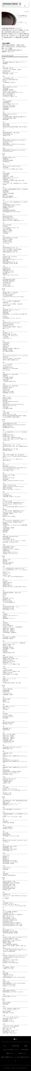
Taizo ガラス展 (6, 243)
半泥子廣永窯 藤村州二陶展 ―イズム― (11, 606)
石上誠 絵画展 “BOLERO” (8, 367)
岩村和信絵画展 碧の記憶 (8, 548)
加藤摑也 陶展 (6, 159)
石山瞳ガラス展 (6, 345)
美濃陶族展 (5, 63)
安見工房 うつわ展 (6, 575)
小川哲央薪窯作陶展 (7, 229)
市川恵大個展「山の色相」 (8, 73)
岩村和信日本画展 (6, 71)
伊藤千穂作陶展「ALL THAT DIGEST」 (11, 862)
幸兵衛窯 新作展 (6, 729)
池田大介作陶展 (6, 624)
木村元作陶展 (5, 88)
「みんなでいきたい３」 (8, 742)
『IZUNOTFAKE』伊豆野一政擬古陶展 (11, 1026)
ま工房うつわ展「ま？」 (8, 338)
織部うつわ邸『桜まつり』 (8, 915)
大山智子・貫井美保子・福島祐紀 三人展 (11, 1008)
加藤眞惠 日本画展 (6, 269)
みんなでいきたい (6, 855)
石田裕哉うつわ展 (6, 783)
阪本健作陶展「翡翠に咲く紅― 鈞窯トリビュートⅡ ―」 (15, 62)
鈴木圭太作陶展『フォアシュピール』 (11, 1030)
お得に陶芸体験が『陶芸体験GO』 (10, 632)
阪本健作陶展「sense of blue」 (9, 325)
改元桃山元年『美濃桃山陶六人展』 (10, 920)
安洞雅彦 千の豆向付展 (7, 672)
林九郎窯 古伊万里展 (7, 398)
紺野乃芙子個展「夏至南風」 (9, 822)
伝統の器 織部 (15, 1045)
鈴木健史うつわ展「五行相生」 (9, 475)
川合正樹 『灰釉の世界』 (8, 689)
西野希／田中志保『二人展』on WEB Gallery (12, 940)
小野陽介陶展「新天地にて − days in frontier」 (12, 496)
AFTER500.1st (5, 574)
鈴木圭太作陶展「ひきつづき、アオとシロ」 (12, 318)
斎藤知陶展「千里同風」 (8, 349)
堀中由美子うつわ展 (7, 793)
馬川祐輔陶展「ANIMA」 (8, 847)
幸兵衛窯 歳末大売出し (7, 282)
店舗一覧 (3, 1057)
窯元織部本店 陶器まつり (8, 387)
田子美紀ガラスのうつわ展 (8, 961)
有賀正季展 (5, 375)
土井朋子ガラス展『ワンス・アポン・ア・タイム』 (13, 948)
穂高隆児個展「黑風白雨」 (8, 638)
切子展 (4, 754)
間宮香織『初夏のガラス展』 (9, 941)
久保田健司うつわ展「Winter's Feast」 (10, 553)
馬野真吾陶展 (5, 119)
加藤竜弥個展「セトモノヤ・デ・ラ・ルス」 (12, 803)
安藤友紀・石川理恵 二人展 (8, 644)
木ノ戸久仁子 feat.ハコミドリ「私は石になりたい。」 (14, 459)
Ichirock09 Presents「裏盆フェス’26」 (10, 96)
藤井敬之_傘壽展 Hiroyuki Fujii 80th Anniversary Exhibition (14, 424)
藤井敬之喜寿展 (6, 691)
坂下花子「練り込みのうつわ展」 (10, 414)
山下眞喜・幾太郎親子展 (8, 625)
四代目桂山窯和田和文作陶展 (9, 888)
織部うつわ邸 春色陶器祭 (8, 196)
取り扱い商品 (24, 1049)
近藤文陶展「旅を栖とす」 (8, 426)
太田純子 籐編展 (6, 173)
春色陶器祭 (5, 194)
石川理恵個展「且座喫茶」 (8, 513)
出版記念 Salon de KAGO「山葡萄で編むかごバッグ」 (14, 220)
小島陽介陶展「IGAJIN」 (8, 753)
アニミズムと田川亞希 (7, 364)
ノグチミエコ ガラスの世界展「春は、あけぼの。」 (13, 169)
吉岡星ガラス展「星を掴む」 (9, 391)
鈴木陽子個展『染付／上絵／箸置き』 (11, 931)
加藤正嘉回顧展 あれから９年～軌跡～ (11, 449)
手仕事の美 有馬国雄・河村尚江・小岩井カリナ (13, 327)
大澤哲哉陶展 (5, 233)
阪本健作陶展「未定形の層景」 (9, 106)
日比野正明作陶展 (6, 538)
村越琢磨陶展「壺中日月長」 (9, 392)
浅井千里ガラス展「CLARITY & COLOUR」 (12, 166)
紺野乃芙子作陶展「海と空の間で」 (10, 334)
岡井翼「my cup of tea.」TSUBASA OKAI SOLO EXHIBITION (15, 456)
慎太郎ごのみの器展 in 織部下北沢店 (10, 79)
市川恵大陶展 (5, 167)
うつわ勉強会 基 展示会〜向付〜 (9, 381)
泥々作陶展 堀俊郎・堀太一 (8, 272)
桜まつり (4, 457)
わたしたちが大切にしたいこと (11, 1049)
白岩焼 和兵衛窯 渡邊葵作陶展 (9, 210)
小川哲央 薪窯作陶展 (7, 101)
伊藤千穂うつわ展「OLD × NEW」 (10, 405)
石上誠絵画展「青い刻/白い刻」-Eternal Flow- (12, 747)
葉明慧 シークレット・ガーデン (9, 678)
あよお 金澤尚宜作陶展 (7, 295)
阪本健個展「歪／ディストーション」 (11, 804)
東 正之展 (5, 758)
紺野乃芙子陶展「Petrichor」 (8, 217)
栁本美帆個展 (5, 718)
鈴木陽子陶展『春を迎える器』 (9, 884)
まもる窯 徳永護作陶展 (7, 670)
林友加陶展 (5, 650)
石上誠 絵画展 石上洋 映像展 (9, 637)
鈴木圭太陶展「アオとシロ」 (9, 598)
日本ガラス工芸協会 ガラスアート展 (10, 104)
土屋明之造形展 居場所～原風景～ (10, 118)
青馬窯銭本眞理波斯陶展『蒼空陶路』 (11, 932)
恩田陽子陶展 (5, 302)
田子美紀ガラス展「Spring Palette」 (10, 91)
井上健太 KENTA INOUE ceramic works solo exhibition (13, 296)
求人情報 (21, 1057)
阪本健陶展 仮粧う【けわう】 (9, 427)
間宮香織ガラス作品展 (7, 723)
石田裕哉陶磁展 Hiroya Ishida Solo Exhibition (11, 204)
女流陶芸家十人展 (6, 894)
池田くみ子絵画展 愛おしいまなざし (10, 219)
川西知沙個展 (5, 869)
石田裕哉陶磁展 (6, 102)
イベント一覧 (15, 1057)
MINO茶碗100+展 (6, 161)
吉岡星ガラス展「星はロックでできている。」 (12, 489)
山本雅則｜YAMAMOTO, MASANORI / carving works (13, 480)
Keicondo (4, 681)
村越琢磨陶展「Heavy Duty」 (9, 179)
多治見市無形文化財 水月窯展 (9, 279)
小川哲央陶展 (5, 337)
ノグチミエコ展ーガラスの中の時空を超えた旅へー (13, 576)
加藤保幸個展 (5, 312)
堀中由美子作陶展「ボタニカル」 (10, 996)
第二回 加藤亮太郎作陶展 (8, 351)
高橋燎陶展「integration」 (8, 207)
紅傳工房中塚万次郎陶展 (8, 160)
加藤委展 (4, 617)
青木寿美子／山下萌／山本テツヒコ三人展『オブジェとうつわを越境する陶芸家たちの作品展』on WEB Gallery (15, 956)
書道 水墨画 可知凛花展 (7, 216)
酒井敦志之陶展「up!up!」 (8, 748)
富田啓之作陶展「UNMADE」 (9, 539)
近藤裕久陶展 (5, 380)
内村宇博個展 (5, 115)
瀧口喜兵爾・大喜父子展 (8, 716)
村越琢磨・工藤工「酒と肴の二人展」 (11, 658)
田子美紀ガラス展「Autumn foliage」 (10, 256)
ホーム (5, 1045)
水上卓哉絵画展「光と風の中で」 (10, 82)
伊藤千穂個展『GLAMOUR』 (9, 1012)
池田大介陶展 (5, 833)
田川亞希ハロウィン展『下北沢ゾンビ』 (11, 773)
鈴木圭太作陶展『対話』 (8, 921)
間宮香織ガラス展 (6, 599)
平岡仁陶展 (5, 226)
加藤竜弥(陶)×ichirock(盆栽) (8, 608)
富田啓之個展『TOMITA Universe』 (10, 1018)
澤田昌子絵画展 (6, 390)
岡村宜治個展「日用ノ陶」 (8, 68)
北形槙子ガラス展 (6, 135)
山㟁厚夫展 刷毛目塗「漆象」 (9, 652)
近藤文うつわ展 (6, 702)
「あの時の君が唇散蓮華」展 (9, 602)
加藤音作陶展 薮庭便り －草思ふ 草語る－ (11, 132)
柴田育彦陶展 (5, 530)
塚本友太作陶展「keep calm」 (9, 930)
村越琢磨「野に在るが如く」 (9, 434)
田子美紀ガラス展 (6, 388)
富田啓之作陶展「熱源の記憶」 (9, 990)
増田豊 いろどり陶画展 (7, 230)
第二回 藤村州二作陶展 (7, 408)
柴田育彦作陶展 (6, 124)
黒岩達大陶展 (5, 344)
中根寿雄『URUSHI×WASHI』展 (9, 485)
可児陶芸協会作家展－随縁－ (9, 741)
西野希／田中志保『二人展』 (9, 917)
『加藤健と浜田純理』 (7, 781)
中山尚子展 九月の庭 (7, 501)
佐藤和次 (4, 700)
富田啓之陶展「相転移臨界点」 (9, 280)
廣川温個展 (5, 505)
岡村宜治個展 (5, 973)
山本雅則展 (5, 614)
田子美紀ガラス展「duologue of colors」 (11, 335)
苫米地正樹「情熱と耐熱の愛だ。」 (10, 875)
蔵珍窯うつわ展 (6, 981)
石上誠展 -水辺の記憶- (7, 240)
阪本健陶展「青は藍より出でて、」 (10, 157)
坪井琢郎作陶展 (6, 181)
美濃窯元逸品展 (6, 584)
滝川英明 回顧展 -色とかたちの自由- (10, 237)
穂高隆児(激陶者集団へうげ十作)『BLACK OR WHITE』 (14, 977)
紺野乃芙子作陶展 (6, 699)
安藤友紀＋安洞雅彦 (7, 943)
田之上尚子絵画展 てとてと (8, 286)
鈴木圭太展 (5, 515)
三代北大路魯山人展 (7, 794)
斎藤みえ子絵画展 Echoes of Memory (10, 87)
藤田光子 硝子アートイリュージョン (10, 72)
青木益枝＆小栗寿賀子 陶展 (8, 206)
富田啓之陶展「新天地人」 (8, 774)
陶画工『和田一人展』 (7, 1028)
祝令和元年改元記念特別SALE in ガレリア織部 (12, 925)
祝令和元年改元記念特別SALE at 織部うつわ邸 (12, 924)
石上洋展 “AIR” (6, 493)
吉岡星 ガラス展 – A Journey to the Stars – (11, 275)
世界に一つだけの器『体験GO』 (9, 734)
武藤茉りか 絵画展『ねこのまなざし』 (11, 552)
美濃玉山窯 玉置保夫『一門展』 (9, 881)
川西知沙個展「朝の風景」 (8, 377)
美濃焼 (26, 1045)
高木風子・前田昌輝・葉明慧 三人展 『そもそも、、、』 (15, 92)
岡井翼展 (4, 594)
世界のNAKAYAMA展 (7, 601)
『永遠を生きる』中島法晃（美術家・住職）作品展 (13, 180)
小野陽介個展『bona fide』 (8, 974)
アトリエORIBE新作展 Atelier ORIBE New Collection (13, 568)
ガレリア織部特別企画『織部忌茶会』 (11, 944)
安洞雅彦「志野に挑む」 (8, 582)
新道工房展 (5, 316)
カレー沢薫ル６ (6, 898)
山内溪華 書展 (6, 175)
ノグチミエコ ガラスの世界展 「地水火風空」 (13, 304)
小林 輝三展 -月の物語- (7, 242)
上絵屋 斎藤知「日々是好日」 (9, 648)
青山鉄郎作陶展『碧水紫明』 (9, 863)
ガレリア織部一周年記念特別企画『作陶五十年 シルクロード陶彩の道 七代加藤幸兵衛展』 (15, 950)
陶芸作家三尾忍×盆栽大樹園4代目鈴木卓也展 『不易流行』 (15, 415)
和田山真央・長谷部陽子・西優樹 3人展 (11, 348)
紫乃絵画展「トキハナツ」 (8, 332)
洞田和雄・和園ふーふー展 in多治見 (10, 292)
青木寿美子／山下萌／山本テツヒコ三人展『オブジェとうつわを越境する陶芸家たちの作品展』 (15, 938)
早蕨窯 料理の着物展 (7, 488)
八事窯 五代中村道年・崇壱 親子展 (10, 250)
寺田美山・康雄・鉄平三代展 (9, 661)
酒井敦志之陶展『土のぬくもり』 (10, 887)
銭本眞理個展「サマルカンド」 (9, 466)
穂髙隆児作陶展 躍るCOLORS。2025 (10, 247)
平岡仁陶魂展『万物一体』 (8, 903)
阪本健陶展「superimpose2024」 (9, 294)
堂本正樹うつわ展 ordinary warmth (10, 789)
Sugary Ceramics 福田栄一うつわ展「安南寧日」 (12, 249)
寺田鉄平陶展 (5, 260)
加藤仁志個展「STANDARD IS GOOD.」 (11, 536)
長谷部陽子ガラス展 (7, 231)
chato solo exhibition (6, 370)
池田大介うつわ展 (6, 397)
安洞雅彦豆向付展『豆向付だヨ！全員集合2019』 (13, 914)
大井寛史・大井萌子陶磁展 (8, 193)
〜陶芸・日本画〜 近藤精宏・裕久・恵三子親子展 (13, 455)
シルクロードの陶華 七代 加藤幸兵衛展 (11, 301)
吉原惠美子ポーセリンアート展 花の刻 (11, 549)
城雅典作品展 (5, 347)
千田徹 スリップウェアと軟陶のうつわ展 (11, 664)
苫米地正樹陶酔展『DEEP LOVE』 (10, 918)
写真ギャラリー (22, 1053)
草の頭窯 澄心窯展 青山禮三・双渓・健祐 (12, 682)
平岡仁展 (4, 668)
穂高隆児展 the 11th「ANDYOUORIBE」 (11, 368)
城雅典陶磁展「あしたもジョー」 (10, 618)
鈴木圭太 (4, 81)
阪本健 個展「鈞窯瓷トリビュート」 (10, 197)
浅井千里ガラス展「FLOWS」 (9, 477)
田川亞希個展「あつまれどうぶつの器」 (11, 836)
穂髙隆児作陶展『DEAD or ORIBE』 (10, 846)
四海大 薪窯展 (6, 142)
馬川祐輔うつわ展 (6, 889)
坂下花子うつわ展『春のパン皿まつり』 (11, 904)
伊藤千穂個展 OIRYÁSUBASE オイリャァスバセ (12, 259)
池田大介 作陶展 (6, 125)
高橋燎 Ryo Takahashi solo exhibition (10, 114)
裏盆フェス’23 (6, 465)
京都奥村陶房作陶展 (7, 563)
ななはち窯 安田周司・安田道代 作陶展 (11, 417)
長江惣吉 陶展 (6, 209)
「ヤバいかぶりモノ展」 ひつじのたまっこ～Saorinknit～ (14, 540)
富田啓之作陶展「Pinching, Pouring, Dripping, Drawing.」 (14, 404)
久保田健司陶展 (6, 690)
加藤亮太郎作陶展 (6, 834)
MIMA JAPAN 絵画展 (7, 225)
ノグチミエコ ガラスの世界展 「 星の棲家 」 (12, 69)
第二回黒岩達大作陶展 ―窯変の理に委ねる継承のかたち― (15, 116)
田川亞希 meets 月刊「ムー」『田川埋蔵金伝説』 (13, 627)
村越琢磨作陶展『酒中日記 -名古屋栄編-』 (11, 882)
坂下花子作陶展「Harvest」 (8, 850)
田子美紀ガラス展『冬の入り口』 (10, 778)
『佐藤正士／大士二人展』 (8, 968)
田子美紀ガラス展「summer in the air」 (11, 615)
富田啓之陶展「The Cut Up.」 (9, 270)
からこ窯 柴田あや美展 (7, 378)
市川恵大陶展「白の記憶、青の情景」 (11, 263)
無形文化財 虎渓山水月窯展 (8, 722)
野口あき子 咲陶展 (6, 1002)
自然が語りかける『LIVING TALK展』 (11, 959)
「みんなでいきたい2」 (7, 693)
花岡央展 (4, 509)
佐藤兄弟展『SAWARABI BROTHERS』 (11, 962)
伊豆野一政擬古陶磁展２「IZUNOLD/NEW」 (12, 809)
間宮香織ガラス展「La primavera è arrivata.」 (12, 322)
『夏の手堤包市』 (6, 958)
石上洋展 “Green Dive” (7, 365)
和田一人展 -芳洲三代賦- (8, 562)
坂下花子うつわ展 (6, 645)
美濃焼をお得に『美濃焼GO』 (9, 628)
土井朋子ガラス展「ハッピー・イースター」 (12, 444)
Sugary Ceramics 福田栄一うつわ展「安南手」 (12, 358)
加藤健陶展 (5, 523)
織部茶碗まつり (6, 856)
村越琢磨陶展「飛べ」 (7, 728)
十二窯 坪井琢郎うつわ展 (8, 78)
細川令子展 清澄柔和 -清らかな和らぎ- (11, 401)
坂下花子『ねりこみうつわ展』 (9, 1027)
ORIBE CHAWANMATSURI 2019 (9, 984)
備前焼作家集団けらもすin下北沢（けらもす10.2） (13, 991)
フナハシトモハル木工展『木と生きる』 (11, 1017)
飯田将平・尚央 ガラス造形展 (9, 516)
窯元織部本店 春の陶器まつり (9, 95)
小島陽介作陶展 (6, 413)
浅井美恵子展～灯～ (7, 268)
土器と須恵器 (5, 787)
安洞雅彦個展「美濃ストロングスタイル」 (11, 310)
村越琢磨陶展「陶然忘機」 (8, 89)
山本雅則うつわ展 (6, 285)
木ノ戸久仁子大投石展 (7, 715)
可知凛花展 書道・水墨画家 (8, 527)
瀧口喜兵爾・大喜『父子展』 (9, 1021)
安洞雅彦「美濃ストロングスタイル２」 (11, 177)
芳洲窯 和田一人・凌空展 (8, 176)
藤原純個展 (5, 273)
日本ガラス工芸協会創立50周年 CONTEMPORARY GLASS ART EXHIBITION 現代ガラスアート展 (15, 468)
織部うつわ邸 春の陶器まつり (9, 93)
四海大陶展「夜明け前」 (8, 450)
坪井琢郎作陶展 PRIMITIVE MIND (10, 423)
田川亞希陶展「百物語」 (8, 740)
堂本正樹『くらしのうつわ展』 (9, 986)
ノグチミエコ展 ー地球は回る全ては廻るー (12, 437)
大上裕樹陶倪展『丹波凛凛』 (9, 967)
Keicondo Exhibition (6, 283)
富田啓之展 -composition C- (8, 828)
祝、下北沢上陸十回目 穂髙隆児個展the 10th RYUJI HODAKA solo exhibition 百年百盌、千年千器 (13, 503)
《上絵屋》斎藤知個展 (7, 827)
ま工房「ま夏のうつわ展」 (8, 470)
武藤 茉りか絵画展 (6, 258)
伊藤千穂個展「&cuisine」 (8, 662)
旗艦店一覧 (9, 1057)
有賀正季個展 (5, 479)
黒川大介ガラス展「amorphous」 (9, 105)
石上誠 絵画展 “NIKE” (7, 495)
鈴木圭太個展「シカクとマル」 (9, 706)
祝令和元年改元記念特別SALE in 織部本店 (11, 922)
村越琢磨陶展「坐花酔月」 (8, 694)
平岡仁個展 (5, 476)
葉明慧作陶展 (5, 874)
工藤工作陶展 (5, 407)
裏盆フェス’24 (6, 328)
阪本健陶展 (5, 561)
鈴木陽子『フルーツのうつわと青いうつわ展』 (12, 816)
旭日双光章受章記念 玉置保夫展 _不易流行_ (12, 771)
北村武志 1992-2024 (6, 311)
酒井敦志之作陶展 (6, 305)
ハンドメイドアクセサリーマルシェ (10, 1010)
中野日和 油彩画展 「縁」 (8, 134)
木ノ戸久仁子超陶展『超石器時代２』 (11, 911)
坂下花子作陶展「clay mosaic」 (9, 609)
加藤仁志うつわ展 (6, 559)
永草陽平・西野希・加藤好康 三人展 (10, 360)
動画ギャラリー (10, 1053)
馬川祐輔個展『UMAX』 (8, 1020)
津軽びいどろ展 (6, 707)
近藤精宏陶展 (5, 109)
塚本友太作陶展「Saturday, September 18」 (11, 760)
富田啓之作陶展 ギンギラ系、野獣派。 (11, 674)
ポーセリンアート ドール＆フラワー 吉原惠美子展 (14, 643)
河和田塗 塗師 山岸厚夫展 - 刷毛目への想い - (12, 592)
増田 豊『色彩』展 (6, 460)
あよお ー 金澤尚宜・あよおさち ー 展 (11, 227)
